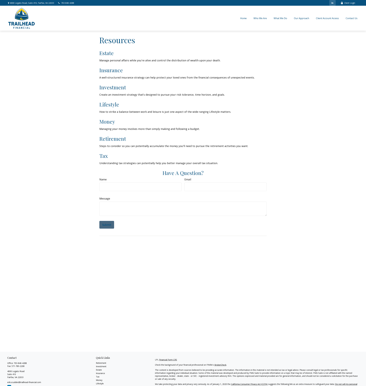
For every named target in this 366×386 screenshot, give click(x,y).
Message (104, 198)
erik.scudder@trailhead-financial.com (24, 382)
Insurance (111, 70)
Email (187, 179)
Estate (106, 53)
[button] (243, 18)
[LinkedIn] (332, 3)
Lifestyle (109, 104)
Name (103, 179)
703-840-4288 (67, 3)
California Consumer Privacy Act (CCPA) (249, 384)
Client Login (349, 3)
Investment (112, 87)
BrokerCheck (220, 364)
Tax (103, 155)
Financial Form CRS (168, 359)
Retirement (112, 138)
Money (107, 121)
